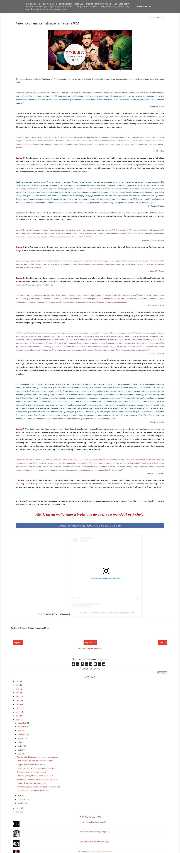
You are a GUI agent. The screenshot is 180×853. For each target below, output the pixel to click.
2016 (18, 716)
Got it (152, 6)
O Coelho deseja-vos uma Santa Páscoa (33, 790)
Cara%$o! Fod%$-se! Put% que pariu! (94, 841)
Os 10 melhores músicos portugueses (94, 832)
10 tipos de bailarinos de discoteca (31, 764)
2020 (18, 700)
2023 (18, 689)
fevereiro (22, 799)
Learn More (141, 6)
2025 (18, 681)
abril (20, 754)
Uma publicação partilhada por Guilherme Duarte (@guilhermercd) (106, 613)
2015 (18, 720)
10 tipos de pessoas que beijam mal (31, 783)
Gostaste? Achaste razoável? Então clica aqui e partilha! (90, 525)
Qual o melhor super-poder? (94, 822)
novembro (22, 727)
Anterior (162, 642)
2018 (18, 708)
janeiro (21, 803)
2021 (18, 696)
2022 (18, 693)
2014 (18, 808)
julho (20, 742)
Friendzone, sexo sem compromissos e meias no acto (38, 787)
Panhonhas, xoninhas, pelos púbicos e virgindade (37, 779)
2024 (18, 685)
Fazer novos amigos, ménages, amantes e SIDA (36, 768)
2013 (18, 812)
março (20, 795)
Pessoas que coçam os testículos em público (35, 775)
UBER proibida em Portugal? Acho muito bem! (35, 760)
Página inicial (90, 642)
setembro (22, 734)
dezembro (22, 723)
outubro (21, 730)
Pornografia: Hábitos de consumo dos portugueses (37, 757)
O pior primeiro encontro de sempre (31, 772)
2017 (18, 712)
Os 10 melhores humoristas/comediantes (94, 851)
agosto (21, 738)
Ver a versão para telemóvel (90, 648)
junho (20, 746)
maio (20, 750)
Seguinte (17, 642)
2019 (18, 704)
